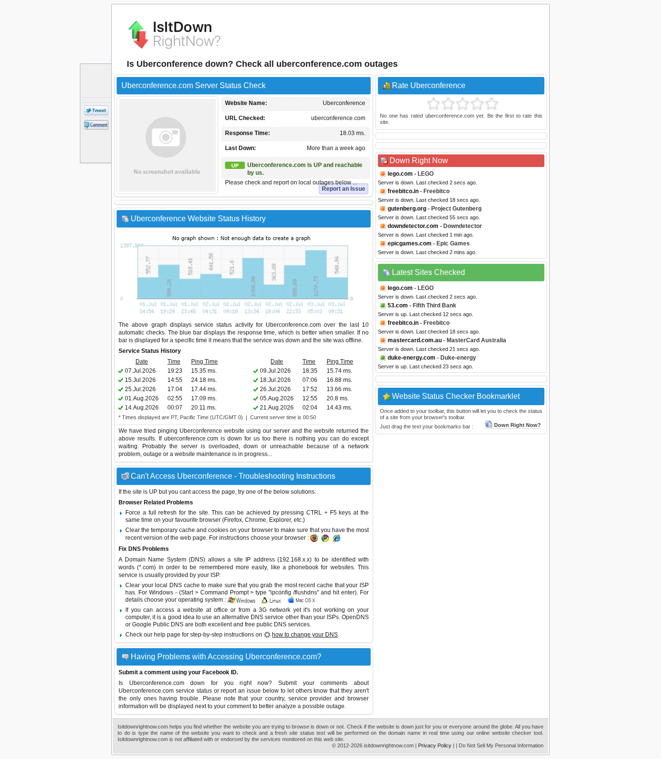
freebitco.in (403, 191)
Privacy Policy (434, 745)
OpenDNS (355, 617)
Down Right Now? (517, 425)
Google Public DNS (157, 624)
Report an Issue (343, 188)
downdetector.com (413, 226)
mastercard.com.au (415, 340)
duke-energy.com (412, 357)
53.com (398, 305)
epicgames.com (410, 243)
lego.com (400, 173)
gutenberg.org (407, 208)
